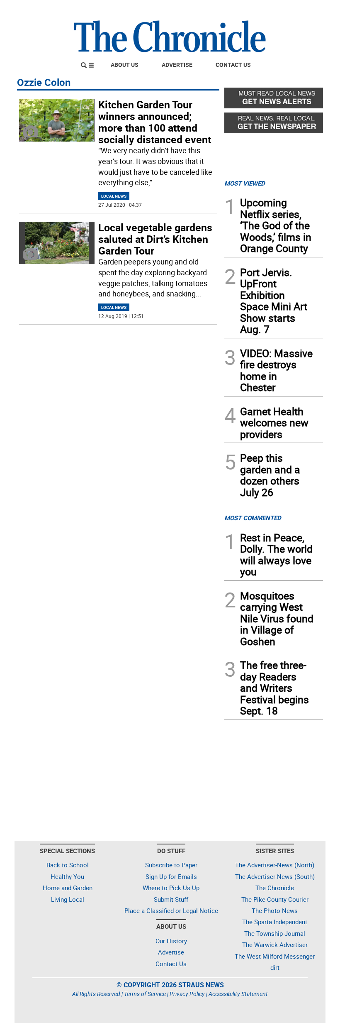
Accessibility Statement (238, 994)
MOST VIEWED (244, 183)
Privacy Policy (187, 994)
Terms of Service (145, 994)
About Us (124, 65)
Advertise (177, 65)
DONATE (303, 9)
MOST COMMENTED (252, 518)
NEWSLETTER (256, 9)
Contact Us (233, 65)
